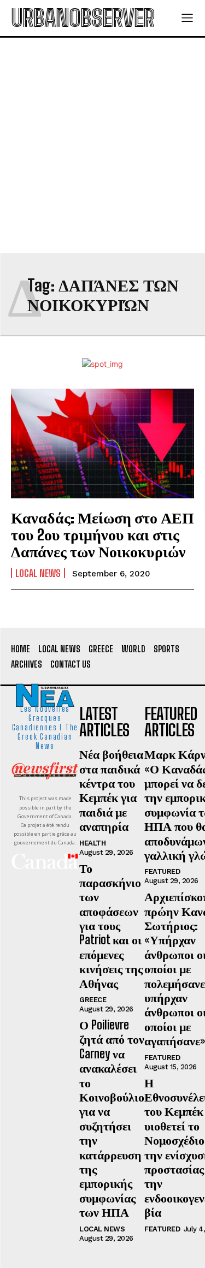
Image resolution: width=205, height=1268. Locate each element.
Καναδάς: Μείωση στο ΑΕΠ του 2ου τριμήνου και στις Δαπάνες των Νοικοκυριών (102, 534)
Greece (92, 1000)
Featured (162, 871)
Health (92, 843)
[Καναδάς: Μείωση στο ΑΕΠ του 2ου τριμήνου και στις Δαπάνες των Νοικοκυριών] (102, 443)
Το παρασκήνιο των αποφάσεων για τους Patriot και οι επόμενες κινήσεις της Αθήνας (111, 926)
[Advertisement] (102, 145)
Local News (38, 573)
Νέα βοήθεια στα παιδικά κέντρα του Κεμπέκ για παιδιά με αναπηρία (111, 790)
